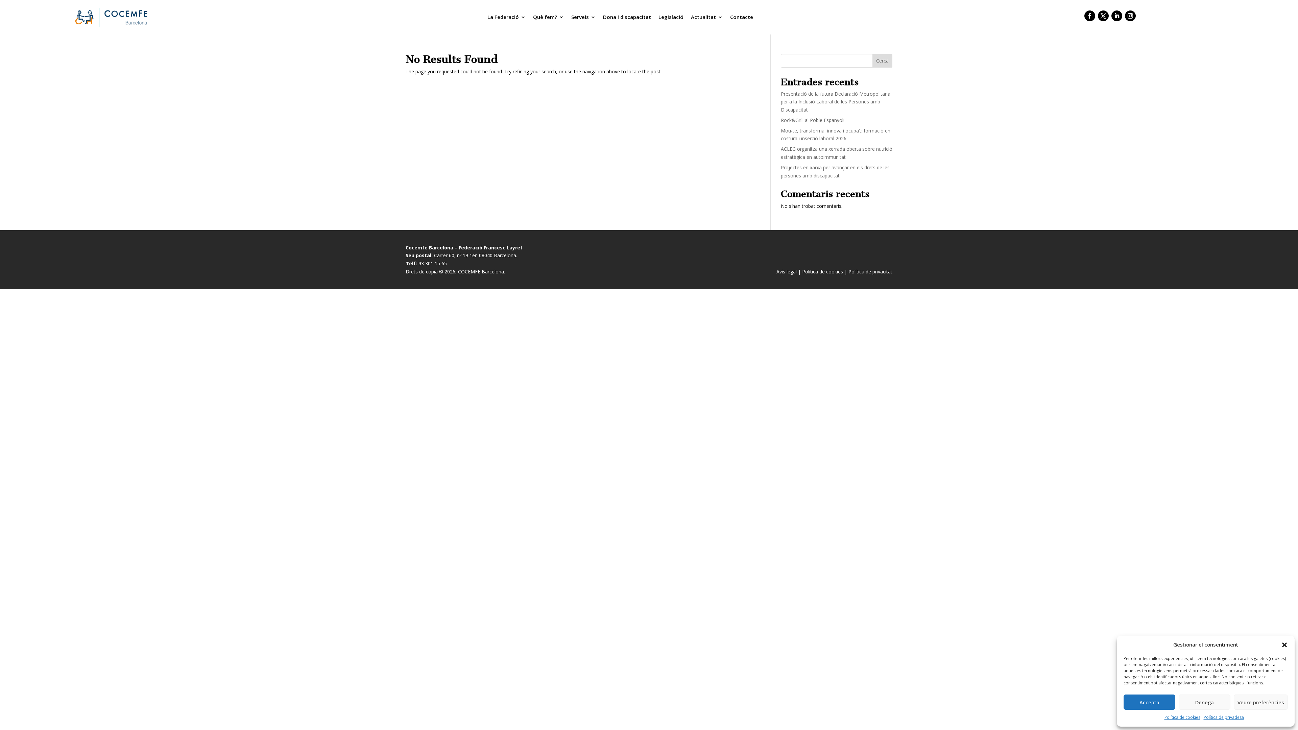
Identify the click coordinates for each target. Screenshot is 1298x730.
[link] (110, 17)
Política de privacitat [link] (870, 271)
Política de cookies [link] (1182, 717)
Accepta (1149, 702)
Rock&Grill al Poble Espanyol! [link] (812, 120)
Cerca (882, 60)
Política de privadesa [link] (1224, 717)
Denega (1204, 702)
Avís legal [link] (786, 271)
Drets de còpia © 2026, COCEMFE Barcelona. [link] (455, 271)
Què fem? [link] (545, 17)
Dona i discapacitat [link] (627, 17)
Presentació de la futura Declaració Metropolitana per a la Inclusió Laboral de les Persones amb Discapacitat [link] (835, 102)
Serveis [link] (580, 17)
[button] (1284, 644)
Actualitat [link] (703, 17)
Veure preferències (1260, 702)
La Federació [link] (503, 17)
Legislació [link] (670, 17)
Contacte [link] (741, 17)
